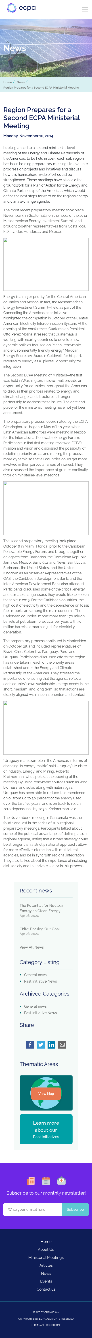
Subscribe (75, 1209)
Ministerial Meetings (46, 1257)
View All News (32, 947)
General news (35, 975)
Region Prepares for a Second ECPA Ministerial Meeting (41, 87)
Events (46, 1281)
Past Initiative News (40, 981)
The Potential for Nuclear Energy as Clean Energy (41, 908)
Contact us (46, 1289)
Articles (46, 1265)
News (21, 82)
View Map (46, 1094)
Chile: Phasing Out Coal (40, 929)
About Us (46, 1249)
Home (7, 82)
